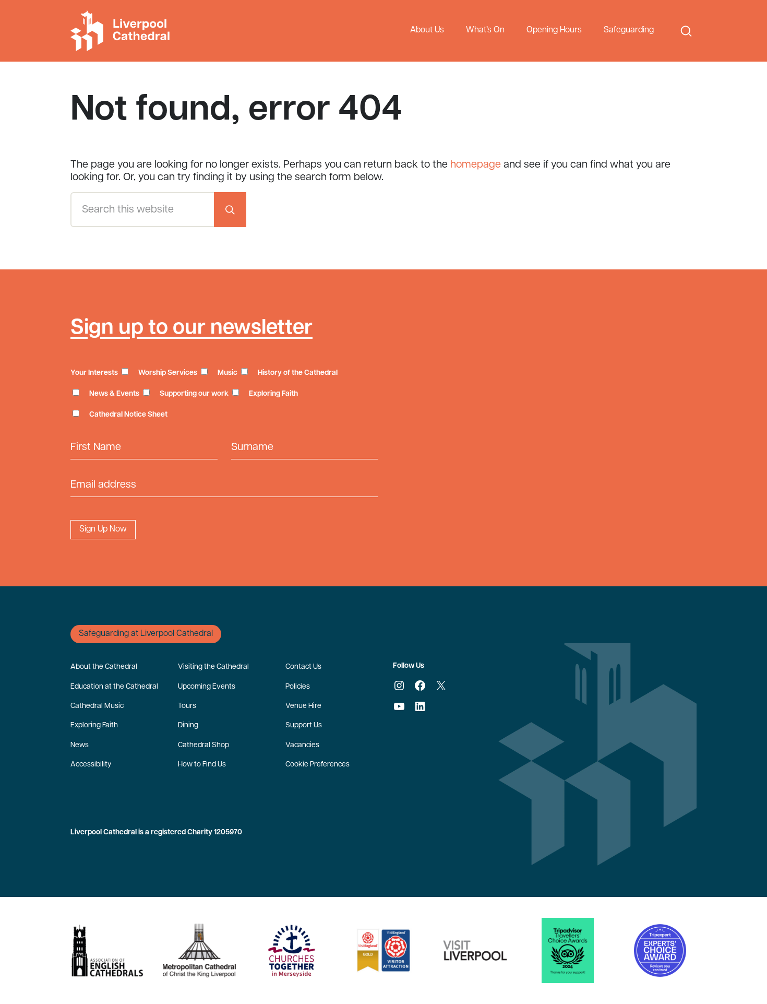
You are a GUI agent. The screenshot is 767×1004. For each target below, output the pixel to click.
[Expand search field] (686, 31)
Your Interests (94, 373)
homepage (475, 165)
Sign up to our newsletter (191, 328)
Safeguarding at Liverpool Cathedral (146, 634)
